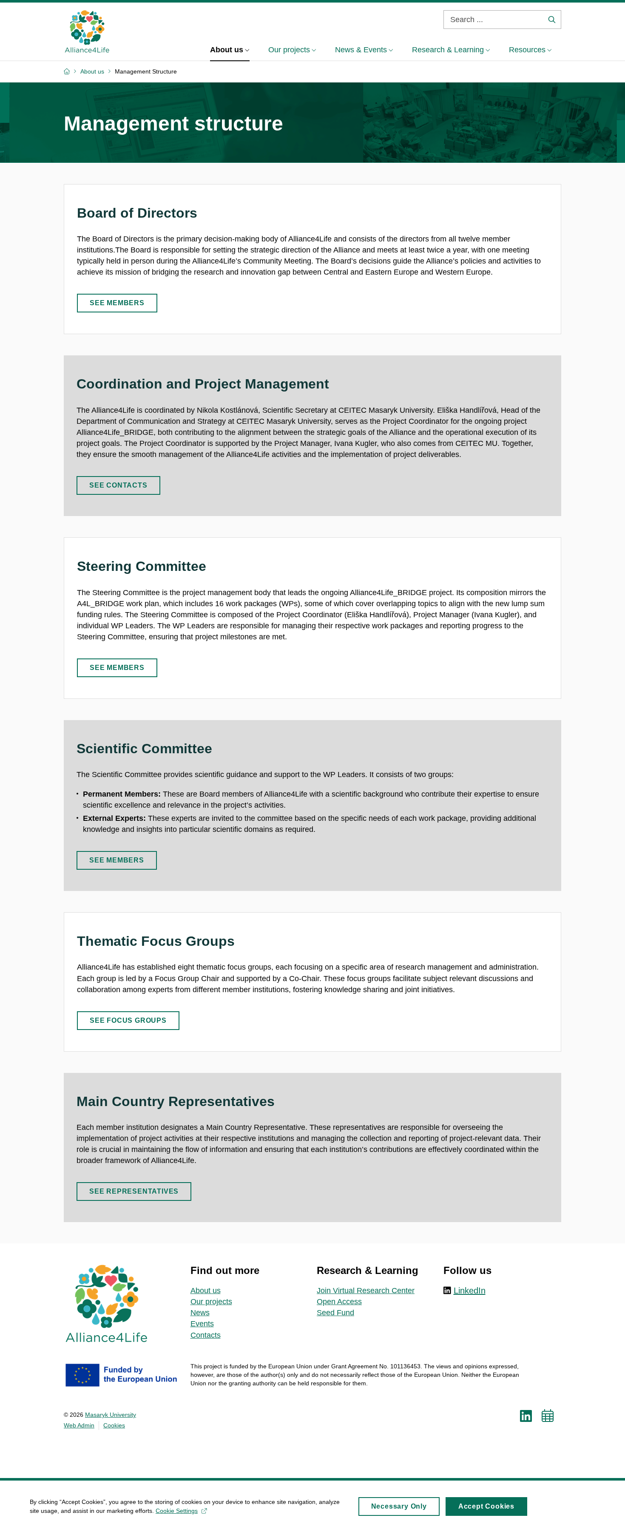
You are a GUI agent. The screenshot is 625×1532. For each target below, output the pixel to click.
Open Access (339, 1301)
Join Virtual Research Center (366, 1290)
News (200, 1312)
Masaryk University (110, 1414)
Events (202, 1323)
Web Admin (79, 1425)
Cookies (114, 1425)
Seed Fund (335, 1312)
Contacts (205, 1335)
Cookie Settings (177, 1510)
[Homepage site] (87, 31)
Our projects (211, 1301)
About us (205, 1290)
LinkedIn (470, 1290)
